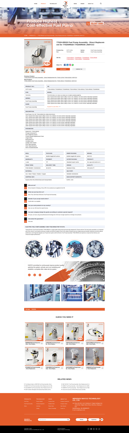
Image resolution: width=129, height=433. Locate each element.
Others (25, 406)
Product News (51, 406)
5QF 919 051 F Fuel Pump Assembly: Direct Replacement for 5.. (76, 384)
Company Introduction (64, 401)
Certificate (38, 406)
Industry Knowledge (52, 408)
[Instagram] (94, 429)
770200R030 (85, 57)
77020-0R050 (78, 59)
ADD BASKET (63, 69)
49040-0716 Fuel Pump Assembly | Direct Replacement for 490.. (39, 385)
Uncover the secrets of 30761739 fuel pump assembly (73, 389)
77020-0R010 (70, 59)
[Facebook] (88, 429)
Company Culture (63, 403)
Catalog (37, 408)
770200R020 (78, 57)
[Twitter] (96, 429)
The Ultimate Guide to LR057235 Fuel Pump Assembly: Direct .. (38, 384)
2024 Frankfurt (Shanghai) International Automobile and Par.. (38, 389)
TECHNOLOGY (53, 3)
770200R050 (86, 59)
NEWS (75, 3)
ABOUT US (63, 399)
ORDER (82, 3)
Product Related (39, 401)
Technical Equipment (40, 403)
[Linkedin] (91, 429)
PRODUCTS (32, 35)
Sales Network (63, 406)
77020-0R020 (70, 57)
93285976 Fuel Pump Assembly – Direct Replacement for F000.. (76, 387)
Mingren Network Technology (64, 429)
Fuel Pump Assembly (28, 403)
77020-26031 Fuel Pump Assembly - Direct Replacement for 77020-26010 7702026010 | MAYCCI (50, 81)
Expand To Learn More (53, 106)
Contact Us (62, 408)
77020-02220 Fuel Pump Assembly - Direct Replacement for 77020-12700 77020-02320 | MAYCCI (50, 77)
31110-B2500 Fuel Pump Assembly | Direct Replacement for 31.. (39, 387)
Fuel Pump (26, 401)
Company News (51, 401)
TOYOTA (34, 309)
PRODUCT (43, 3)
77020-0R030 (93, 57)
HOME (35, 3)
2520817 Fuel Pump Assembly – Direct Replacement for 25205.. (76, 385)
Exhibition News (51, 403)
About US (90, 3)
